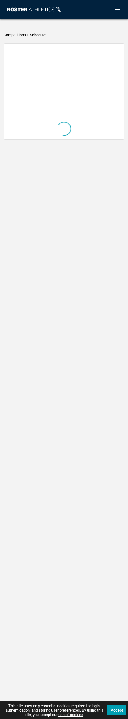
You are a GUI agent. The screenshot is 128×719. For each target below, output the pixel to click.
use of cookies (70, 714)
